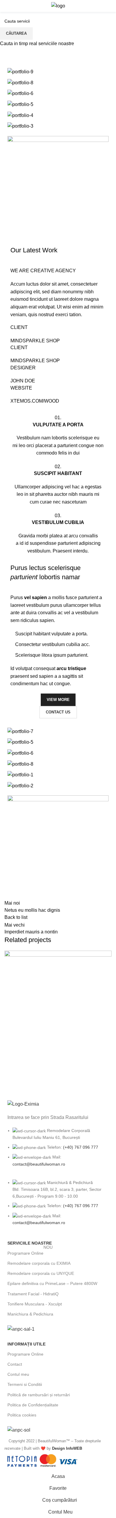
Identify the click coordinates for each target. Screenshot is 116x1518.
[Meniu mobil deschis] (7, 6)
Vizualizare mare (107, 955)
